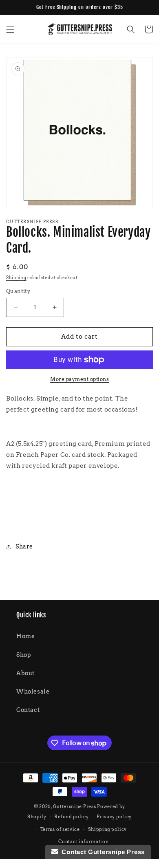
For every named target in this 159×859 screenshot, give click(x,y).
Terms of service (60, 829)
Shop (23, 655)
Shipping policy (107, 829)
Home (25, 636)
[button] (10, 29)
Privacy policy (114, 816)
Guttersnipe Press (75, 806)
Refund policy (71, 816)
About (25, 673)
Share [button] (24, 546)
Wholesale (32, 691)
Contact (28, 710)
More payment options (79, 379)
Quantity (18, 291)
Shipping (16, 277)
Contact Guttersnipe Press (101, 851)
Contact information (83, 841)
